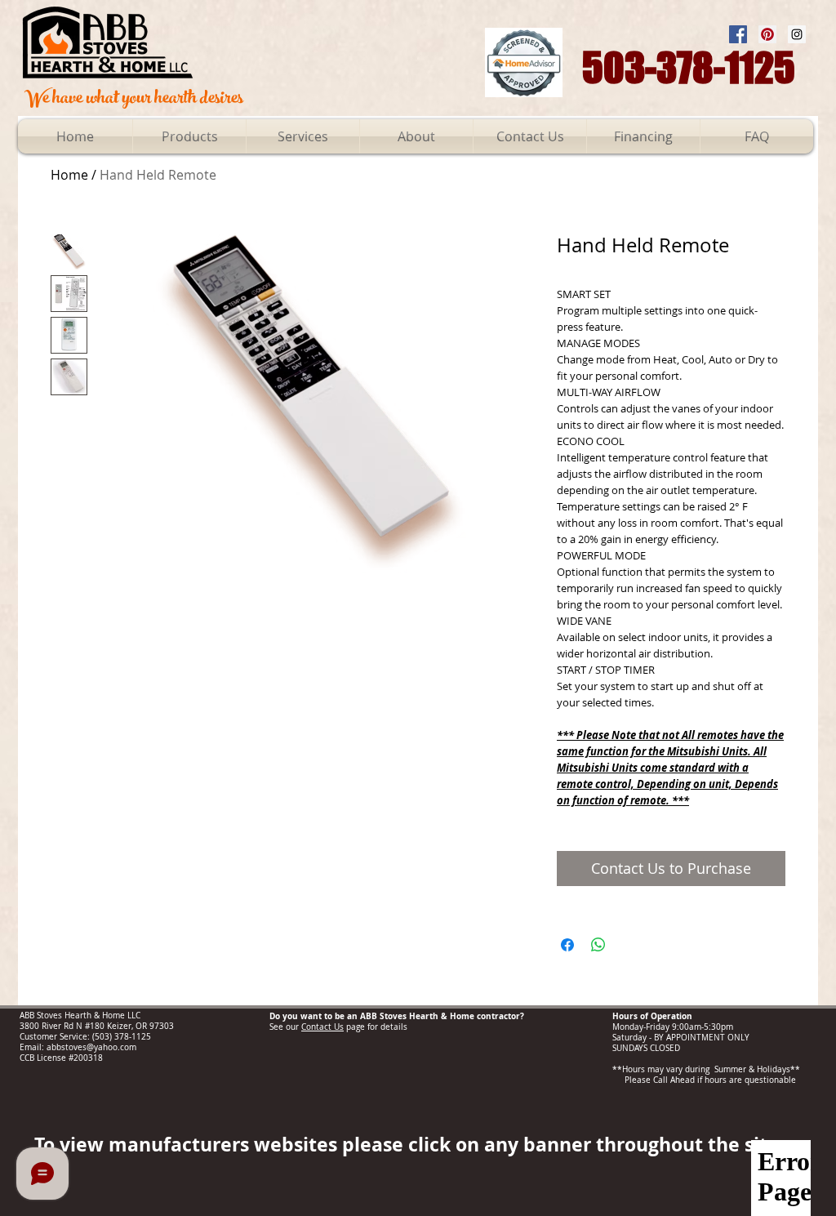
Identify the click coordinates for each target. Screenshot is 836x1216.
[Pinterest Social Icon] (767, 34)
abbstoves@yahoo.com (91, 1047)
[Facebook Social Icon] (738, 34)
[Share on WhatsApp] (598, 945)
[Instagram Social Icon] (797, 34)
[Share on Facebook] (567, 945)
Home (69, 175)
